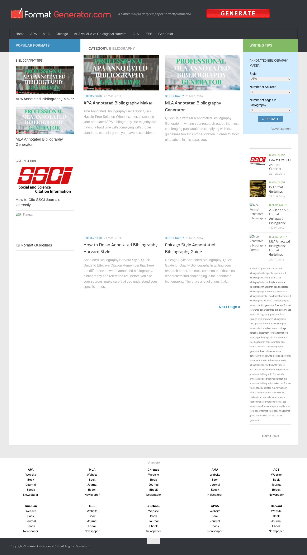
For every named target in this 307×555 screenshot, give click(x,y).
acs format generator (260, 268)
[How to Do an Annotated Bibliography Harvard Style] (121, 194)
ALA (135, 34)
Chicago (62, 34)
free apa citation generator (274, 337)
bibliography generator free (270, 314)
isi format (280, 369)
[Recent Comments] (275, 144)
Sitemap (153, 462)
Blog (272, 155)
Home (19, 34)
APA (33, 34)
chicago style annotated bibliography (268, 319)
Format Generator (39, 546)
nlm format (277, 388)
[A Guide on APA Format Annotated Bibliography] (258, 212)
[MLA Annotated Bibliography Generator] (202, 72)
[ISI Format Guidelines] (45, 226)
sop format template (268, 406)
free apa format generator (263, 342)
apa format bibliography (274, 300)
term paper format (259, 411)
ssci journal (284, 406)
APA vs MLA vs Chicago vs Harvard (100, 34)
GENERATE (270, 119)
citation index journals (267, 328)
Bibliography (93, 96)
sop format (276, 401)
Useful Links (270, 436)
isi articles (270, 369)
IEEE (148, 34)
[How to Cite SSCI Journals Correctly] (45, 181)
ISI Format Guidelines (34, 245)
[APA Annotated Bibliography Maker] (121, 72)
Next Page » (229, 307)
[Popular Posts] (265, 144)
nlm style (272, 392)
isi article (260, 369)
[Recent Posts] (255, 144)
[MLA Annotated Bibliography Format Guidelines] (258, 243)
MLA (46, 34)
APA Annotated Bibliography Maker (118, 103)
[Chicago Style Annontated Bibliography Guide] (202, 194)
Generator (165, 34)
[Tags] (286, 144)
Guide (281, 155)
